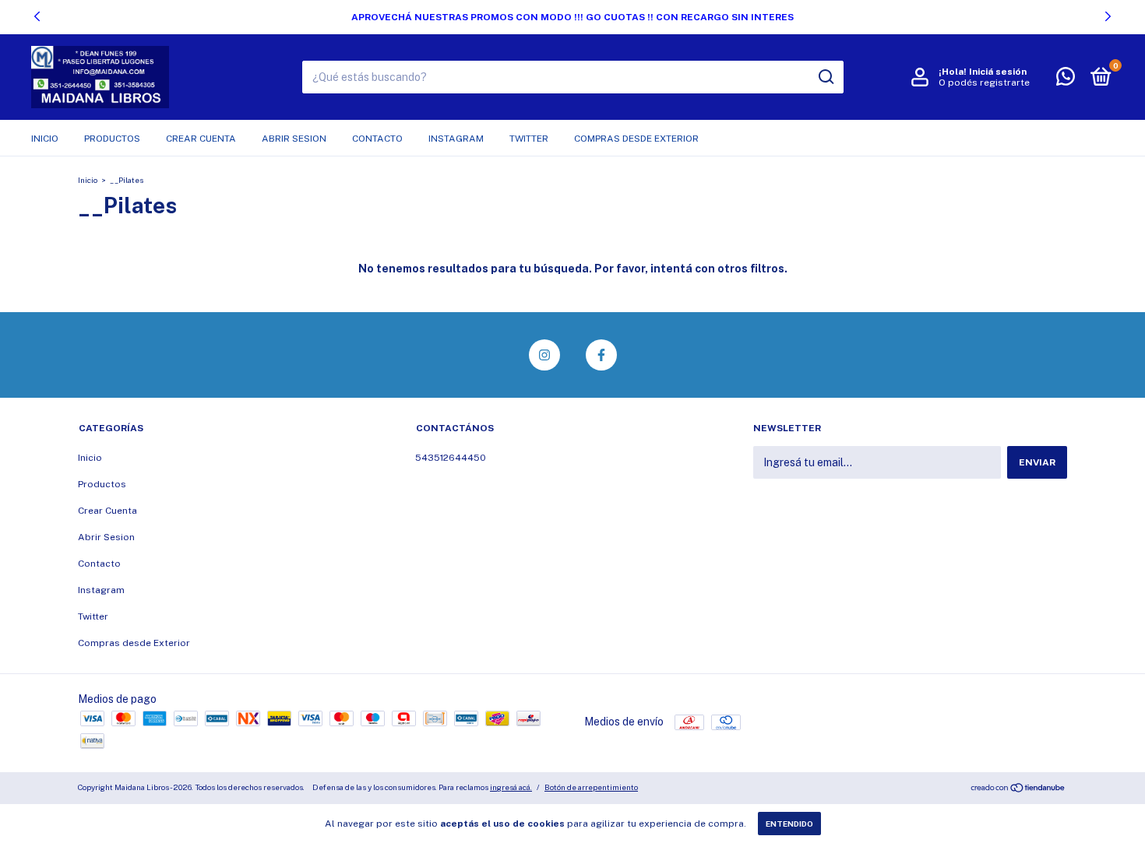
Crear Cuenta (201, 138)
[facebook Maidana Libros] (601, 355)
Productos (112, 138)
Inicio (44, 138)
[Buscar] (825, 77)
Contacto (377, 138)
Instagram (456, 138)
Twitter (528, 138)
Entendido (789, 823)
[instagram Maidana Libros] (544, 355)
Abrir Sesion (294, 138)
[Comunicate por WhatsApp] (1065, 80)
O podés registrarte (984, 82)
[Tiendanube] (1018, 789)
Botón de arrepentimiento (591, 787)
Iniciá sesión (998, 71)
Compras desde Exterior (636, 138)
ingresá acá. (511, 787)
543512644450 (450, 457)
